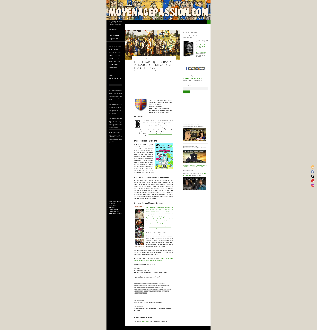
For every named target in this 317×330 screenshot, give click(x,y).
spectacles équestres (141, 293)
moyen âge (147, 291)
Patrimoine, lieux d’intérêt (115, 52)
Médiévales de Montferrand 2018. (152, 260)
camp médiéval (152, 285)
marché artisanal (158, 287)
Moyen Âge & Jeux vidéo (114, 61)
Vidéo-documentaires (114, 43)
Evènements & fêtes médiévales (113, 39)
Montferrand (139, 291)
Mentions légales (112, 207)
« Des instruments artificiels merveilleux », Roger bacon (148, 301)
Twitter (186, 71)
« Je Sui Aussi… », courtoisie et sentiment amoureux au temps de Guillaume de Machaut (153, 308)
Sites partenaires (112, 205)
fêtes (150, 287)
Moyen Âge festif (156, 291)
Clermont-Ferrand (163, 285)
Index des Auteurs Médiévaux (115, 90)
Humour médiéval (113, 49)
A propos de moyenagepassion (115, 213)
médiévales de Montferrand (153, 289)
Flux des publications (113, 209)
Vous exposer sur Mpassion (115, 201)
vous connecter (145, 321)
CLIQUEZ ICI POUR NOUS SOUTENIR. (192, 79)
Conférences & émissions (115, 46)
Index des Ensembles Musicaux (115, 104)
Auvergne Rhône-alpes (141, 285)
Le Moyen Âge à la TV (114, 58)
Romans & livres (113, 67)
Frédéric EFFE (150, 70)
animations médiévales (152, 283)
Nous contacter (112, 203)
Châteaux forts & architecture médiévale (115, 30)
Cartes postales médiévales (114, 132)
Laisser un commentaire (163, 70)
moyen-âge (165, 291)
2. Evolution (193, 165)
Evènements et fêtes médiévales (143, 59)
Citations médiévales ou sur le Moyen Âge (115, 74)
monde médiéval (167, 289)
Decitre (203, 46)
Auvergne (162, 283)
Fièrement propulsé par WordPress (116, 328)
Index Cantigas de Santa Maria (115, 118)
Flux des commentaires (114, 211)
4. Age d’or (185, 166)
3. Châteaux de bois (202, 165)
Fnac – (202, 44)
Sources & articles (113, 70)
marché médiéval (140, 289)
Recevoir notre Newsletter (189, 85)
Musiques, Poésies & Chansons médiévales (114, 35)
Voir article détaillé (201, 52)
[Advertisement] (153, 85)
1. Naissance (186, 165)
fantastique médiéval (141, 287)
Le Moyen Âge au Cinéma (114, 55)
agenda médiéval (140, 283)
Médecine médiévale (113, 64)
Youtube (191, 71)
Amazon (206, 44)
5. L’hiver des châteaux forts (196, 166)
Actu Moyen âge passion (115, 78)
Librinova (199, 46)
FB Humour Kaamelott (200, 71)
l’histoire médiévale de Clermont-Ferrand (160, 134)
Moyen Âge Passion (115, 22)
